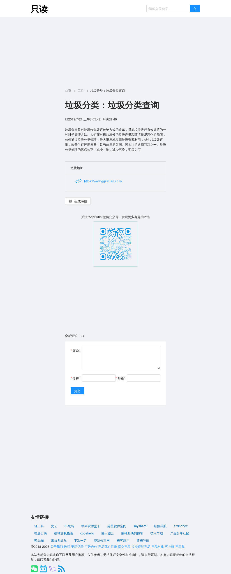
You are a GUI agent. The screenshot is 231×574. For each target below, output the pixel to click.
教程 (67, 546)
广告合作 (91, 546)
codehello (87, 533)
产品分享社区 (179, 533)
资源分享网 (102, 540)
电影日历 (40, 533)
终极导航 (143, 540)
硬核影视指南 (63, 533)
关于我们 (56, 546)
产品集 (180, 546)
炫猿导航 (160, 526)
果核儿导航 (59, 540)
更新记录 (77, 546)
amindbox (181, 526)
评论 (76, 350)
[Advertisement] (115, 50)
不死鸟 (69, 526)
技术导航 (156, 533)
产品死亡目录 (107, 546)
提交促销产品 (141, 546)
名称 (76, 378)
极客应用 (123, 540)
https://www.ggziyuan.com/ (103, 181)
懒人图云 (107, 533)
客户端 (169, 546)
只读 (39, 8)
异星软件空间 (116, 526)
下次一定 (80, 540)
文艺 (54, 526)
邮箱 (121, 378)
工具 (81, 90)
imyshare (140, 526)
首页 (68, 90)
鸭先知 (39, 540)
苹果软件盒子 (90, 526)
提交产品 (124, 546)
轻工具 (39, 526)
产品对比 (157, 546)
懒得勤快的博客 (132, 533)
